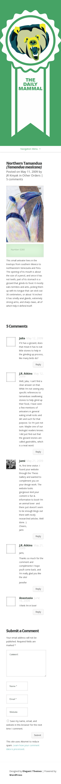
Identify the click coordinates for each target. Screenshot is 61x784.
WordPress (15, 774)
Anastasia (26, 598)
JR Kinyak (12, 175)
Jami (22, 461)
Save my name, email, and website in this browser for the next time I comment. (24, 725)
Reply (38, 364)
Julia (22, 338)
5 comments (14, 179)
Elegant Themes (32, 771)
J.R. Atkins (25, 373)
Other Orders (31, 175)
